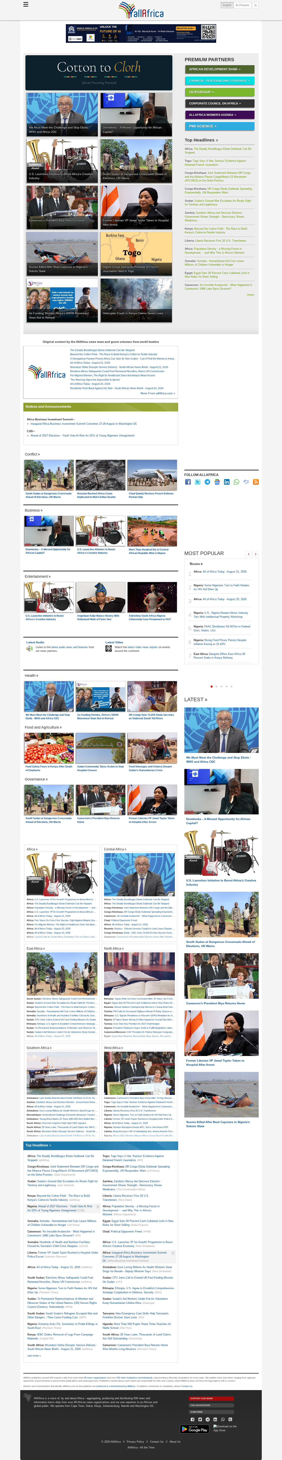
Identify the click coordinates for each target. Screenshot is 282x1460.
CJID (30, 431)
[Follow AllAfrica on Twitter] (197, 482)
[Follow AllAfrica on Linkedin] (227, 482)
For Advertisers (200, 1405)
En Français (242, 5)
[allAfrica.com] (47, 372)
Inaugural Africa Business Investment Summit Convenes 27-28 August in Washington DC (84, 423)
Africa (31, 849)
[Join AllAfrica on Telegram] (207, 482)
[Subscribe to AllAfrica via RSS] (230, 1420)
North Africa (112, 948)
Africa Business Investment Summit (50, 419)
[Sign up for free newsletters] (246, 482)
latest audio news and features (69, 647)
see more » (34, 1355)
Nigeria (195, 564)
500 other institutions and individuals (135, 1377)
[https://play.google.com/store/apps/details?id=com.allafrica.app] (194, 1430)
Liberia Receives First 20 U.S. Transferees (215, 240)
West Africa (112, 1048)
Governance (35, 779)
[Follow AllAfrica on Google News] (217, 482)
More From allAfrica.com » (158, 393)
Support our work (202, 1398)
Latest (194, 699)
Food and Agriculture (42, 727)
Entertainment (36, 576)
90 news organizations (95, 1377)
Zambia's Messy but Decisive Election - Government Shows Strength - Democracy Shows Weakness (214, 216)
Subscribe (197, 1412)
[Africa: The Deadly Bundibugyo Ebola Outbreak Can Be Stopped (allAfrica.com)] (139, 874)
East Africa (34, 948)
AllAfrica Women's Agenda (211, 114)
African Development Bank (213, 69)
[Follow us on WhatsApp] (223, 1420)
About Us (175, 1441)
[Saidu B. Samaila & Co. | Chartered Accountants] (141, 33)
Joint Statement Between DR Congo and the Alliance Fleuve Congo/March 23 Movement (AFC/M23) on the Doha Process (218, 176)
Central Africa (114, 849)
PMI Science (201, 126)
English (228, 5)
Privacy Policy (135, 1441)
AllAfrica (141, 10)
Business (32, 510)
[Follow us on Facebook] (192, 1420)
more (251, 294)
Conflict (31, 454)
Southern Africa (38, 1048)
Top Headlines (199, 140)
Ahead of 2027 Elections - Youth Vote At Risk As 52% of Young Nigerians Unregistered (82, 435)
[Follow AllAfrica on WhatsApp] (236, 482)
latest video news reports (143, 647)
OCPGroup (200, 92)
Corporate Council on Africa (213, 103)
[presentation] (248, 554)
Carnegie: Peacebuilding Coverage (218, 80)
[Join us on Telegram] (208, 1420)
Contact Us (157, 1441)
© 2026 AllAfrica (111, 1441)
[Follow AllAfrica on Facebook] (188, 482)
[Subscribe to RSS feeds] (256, 482)
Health (30, 675)
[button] (211, 686)
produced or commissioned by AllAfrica (115, 1386)
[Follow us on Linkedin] (215, 1420)
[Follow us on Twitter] (200, 1420)
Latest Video (114, 642)
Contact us (186, 1386)
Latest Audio (35, 642)
